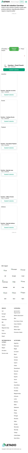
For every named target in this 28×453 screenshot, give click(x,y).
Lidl (2, 311)
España (15, 376)
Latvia (15, 399)
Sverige (15, 424)
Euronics (4, 333)
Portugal (16, 415)
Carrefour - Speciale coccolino (8, 90)
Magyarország (17, 393)
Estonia (15, 374)
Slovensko (16, 427)
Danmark (16, 371)
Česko (15, 365)
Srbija (15, 421)
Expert (3, 336)
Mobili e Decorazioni (18, 315)
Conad (3, 316)
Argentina (16, 343)
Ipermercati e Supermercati (17, 311)
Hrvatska (16, 390)
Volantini (4, 345)
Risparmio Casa (5, 328)
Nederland (16, 407)
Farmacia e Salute (18, 332)
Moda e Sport (17, 329)
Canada (16, 357)
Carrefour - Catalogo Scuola (7, 117)
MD (2, 322)
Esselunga (4, 319)
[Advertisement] (14, 28)
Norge (15, 410)
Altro (15, 318)
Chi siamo (4, 350)
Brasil (15, 354)
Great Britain (17, 385)
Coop (3, 330)
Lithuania (16, 396)
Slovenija (16, 429)
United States (17, 435)
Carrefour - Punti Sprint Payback (9, 143)
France (15, 382)
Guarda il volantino (14, 69)
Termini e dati (5, 353)
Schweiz (16, 360)
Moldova (16, 401)
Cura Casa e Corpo (18, 321)
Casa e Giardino (17, 324)
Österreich (16, 346)
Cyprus (15, 362)
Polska (15, 413)
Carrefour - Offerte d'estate (7, 196)
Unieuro (3, 325)
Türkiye (15, 432)
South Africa (17, 438)
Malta (15, 404)
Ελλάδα (16, 388)
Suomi (15, 379)
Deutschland (17, 368)
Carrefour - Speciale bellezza (8, 223)
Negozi (3, 347)
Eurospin (4, 314)
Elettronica (16, 326)
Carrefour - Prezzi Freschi (16, 65)
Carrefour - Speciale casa (7, 170)
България (16, 351)
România (16, 418)
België (15, 348)
